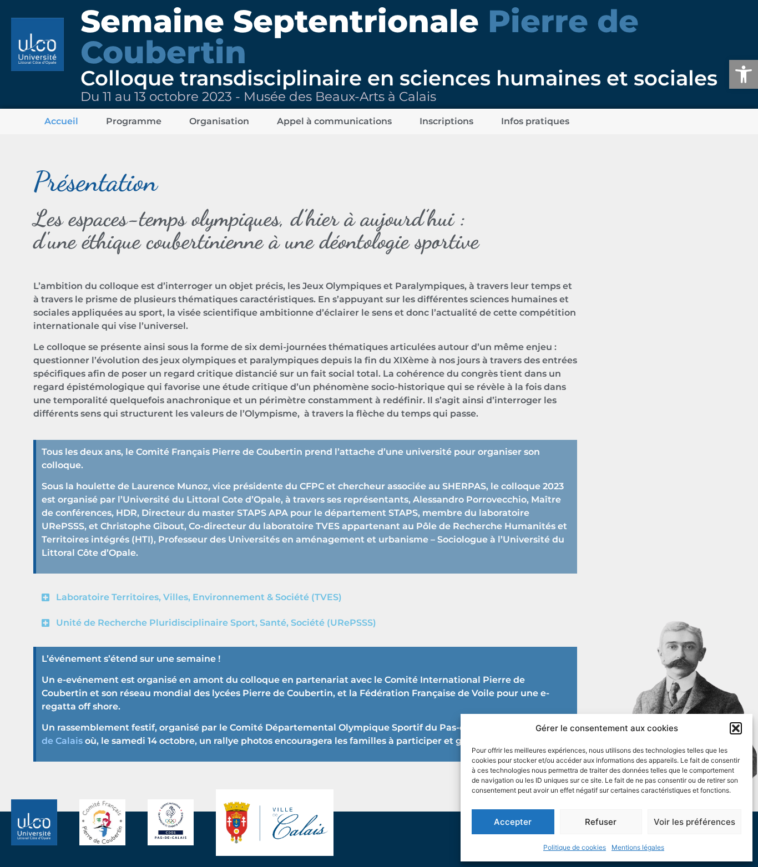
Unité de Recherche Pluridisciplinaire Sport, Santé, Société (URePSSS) (216, 622)
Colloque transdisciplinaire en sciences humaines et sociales (398, 77)
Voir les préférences (694, 822)
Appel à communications (334, 121)
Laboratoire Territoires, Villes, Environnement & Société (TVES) (199, 597)
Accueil (61, 121)
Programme (133, 121)
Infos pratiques (535, 121)
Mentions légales (638, 847)
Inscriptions (446, 121)
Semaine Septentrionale (359, 36)
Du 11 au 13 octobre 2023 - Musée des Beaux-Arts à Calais (258, 96)
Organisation (219, 121)
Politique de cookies (574, 847)
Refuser (600, 822)
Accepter (513, 822)
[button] (743, 74)
